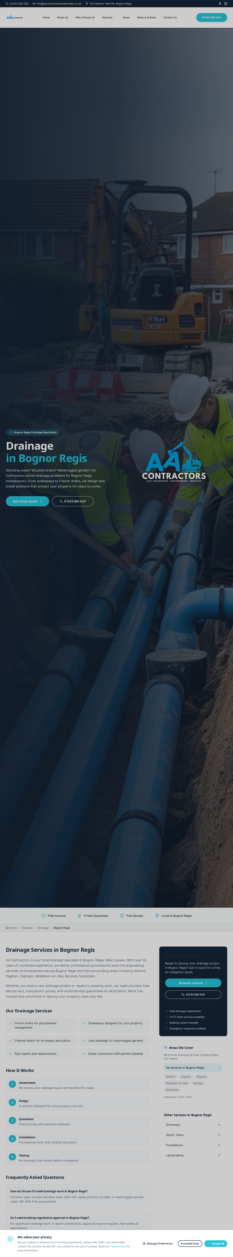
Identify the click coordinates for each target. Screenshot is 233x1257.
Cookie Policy (118, 1246)
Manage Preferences (160, 1243)
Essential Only (190, 1243)
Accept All (218, 1243)
